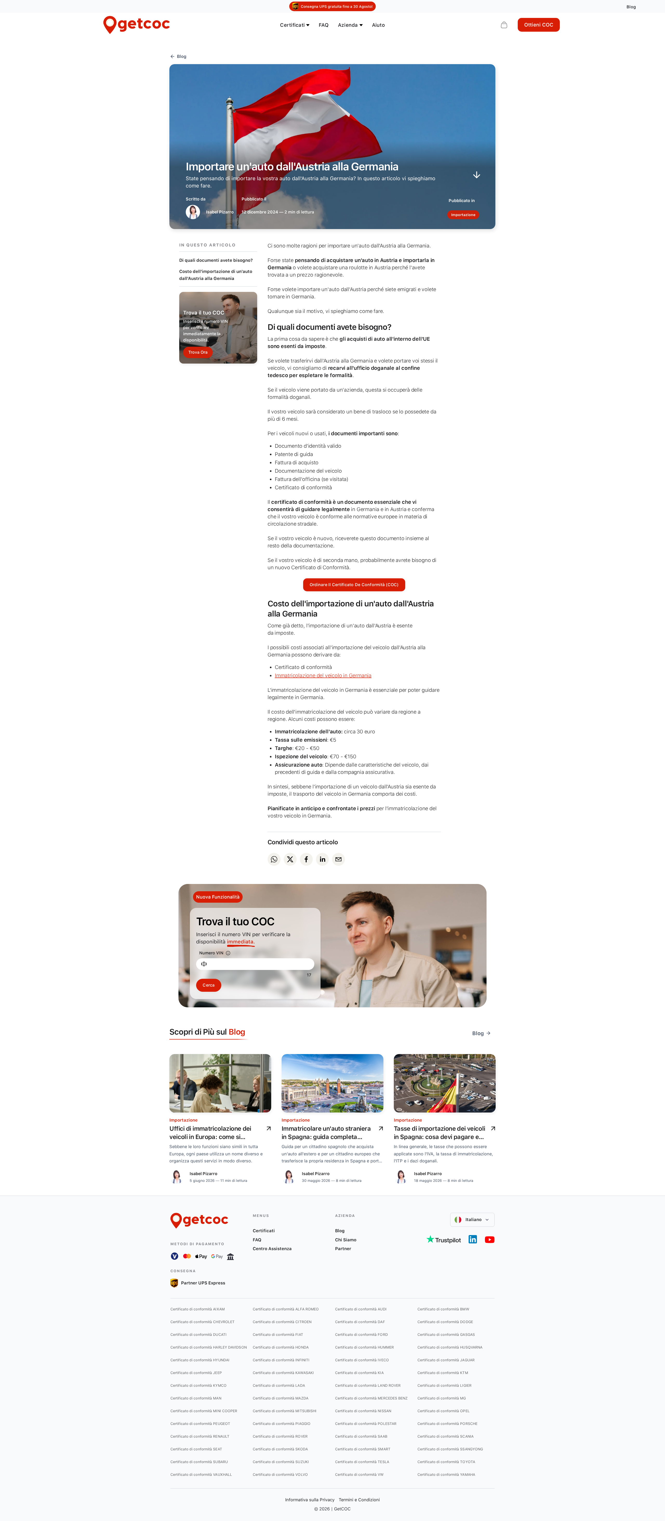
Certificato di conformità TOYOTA (446, 1462)
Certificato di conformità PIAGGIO (281, 1424)
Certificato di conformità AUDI (361, 1309)
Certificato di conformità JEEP (196, 1373)
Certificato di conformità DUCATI (198, 1334)
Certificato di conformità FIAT (278, 1334)
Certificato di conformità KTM (442, 1373)
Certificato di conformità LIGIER (444, 1385)
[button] (472, 1220)
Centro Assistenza (272, 1248)
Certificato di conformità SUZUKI (281, 1462)
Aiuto (378, 25)
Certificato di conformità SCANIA (445, 1436)
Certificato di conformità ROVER (280, 1436)
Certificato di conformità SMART (362, 1449)
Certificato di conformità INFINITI (281, 1360)
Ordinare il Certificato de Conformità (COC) (354, 584)
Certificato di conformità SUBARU (199, 1462)
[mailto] (338, 859)
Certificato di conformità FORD (361, 1334)
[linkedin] (322, 859)
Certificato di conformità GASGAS (446, 1334)
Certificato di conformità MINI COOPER (203, 1411)
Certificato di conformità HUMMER (364, 1347)
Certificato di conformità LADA (279, 1385)
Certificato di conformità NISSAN (363, 1411)
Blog (340, 1230)
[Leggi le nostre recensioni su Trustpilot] (443, 1239)
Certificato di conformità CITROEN (282, 1322)
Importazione (183, 1120)
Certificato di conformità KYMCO (198, 1385)
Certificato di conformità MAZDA (280, 1398)
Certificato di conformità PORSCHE (447, 1424)
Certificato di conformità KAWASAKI (283, 1373)
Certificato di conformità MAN (195, 1398)
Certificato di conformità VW (359, 1474)
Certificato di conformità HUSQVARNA (449, 1347)
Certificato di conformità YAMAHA (446, 1474)
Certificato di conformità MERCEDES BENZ (371, 1398)
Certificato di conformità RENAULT (199, 1436)
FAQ (324, 25)
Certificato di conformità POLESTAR (365, 1424)
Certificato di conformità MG (441, 1398)
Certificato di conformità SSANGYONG (450, 1449)
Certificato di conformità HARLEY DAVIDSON (208, 1347)
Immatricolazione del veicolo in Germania (323, 675)
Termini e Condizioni (359, 1499)
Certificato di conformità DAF (360, 1322)
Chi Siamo (345, 1239)
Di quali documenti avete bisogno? (216, 260)
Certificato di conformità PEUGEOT (200, 1424)
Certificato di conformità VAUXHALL (201, 1474)
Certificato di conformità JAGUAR (446, 1360)
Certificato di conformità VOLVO (280, 1474)
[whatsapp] (274, 859)
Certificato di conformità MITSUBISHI (284, 1411)
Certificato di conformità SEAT (196, 1449)
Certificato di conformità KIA (359, 1373)
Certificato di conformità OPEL (443, 1411)
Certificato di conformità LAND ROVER (368, 1385)
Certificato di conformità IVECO (362, 1360)
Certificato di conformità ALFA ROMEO (286, 1309)
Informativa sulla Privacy (310, 1499)
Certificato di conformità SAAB (361, 1436)
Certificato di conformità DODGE (445, 1322)
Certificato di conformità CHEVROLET (202, 1322)
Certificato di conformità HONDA (281, 1347)
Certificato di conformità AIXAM (197, 1309)
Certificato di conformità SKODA (280, 1449)
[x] (290, 859)
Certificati (264, 1230)
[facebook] (306, 859)
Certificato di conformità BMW (443, 1309)
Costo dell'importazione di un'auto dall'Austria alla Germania (215, 275)
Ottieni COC (539, 25)
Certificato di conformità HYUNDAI (199, 1360)
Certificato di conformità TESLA (362, 1462)
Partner (343, 1248)
